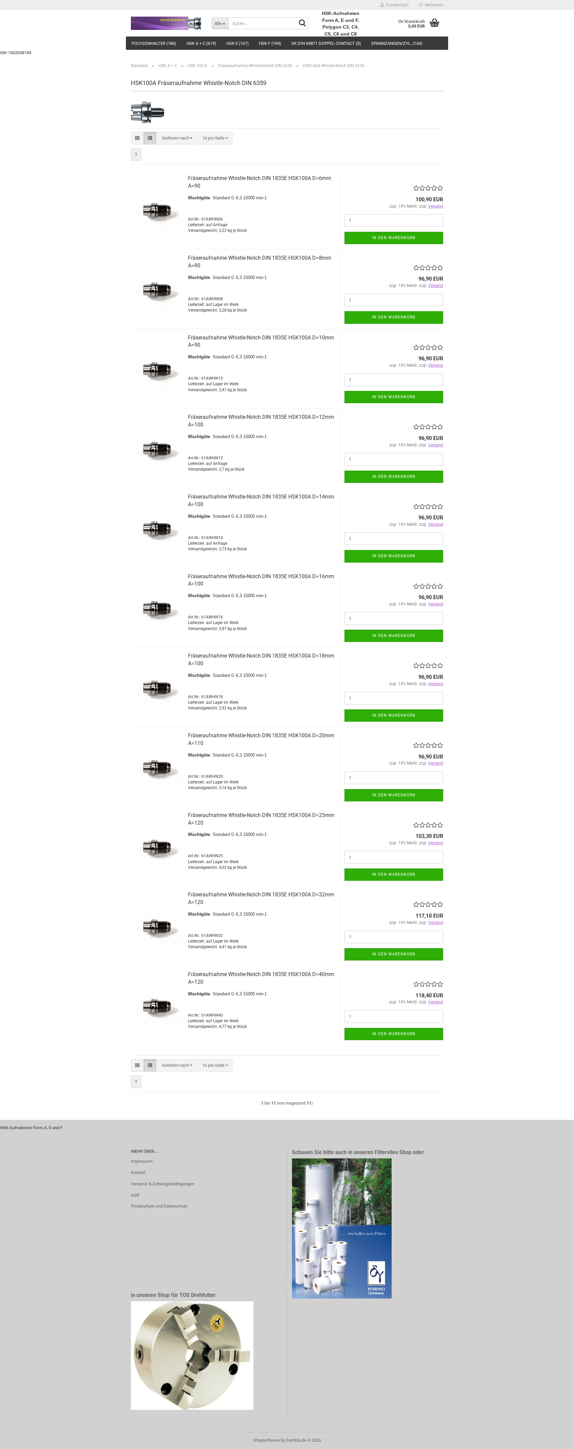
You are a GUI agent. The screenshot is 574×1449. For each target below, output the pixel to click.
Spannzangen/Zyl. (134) (397, 43)
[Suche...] (302, 24)
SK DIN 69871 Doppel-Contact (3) (326, 43)
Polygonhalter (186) (154, 43)
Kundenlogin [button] (396, 5)
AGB (135, 1195)
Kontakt (138, 1172)
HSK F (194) (270, 43)
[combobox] (177, 138)
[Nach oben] (556, 1439)
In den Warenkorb (393, 237)
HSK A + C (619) (201, 43)
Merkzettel (433, 5)
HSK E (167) (237, 43)
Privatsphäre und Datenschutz (159, 1206)
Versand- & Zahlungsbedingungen (162, 1183)
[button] (137, 138)
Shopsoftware (266, 1440)
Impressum (141, 1161)
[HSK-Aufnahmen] (166, 23)
